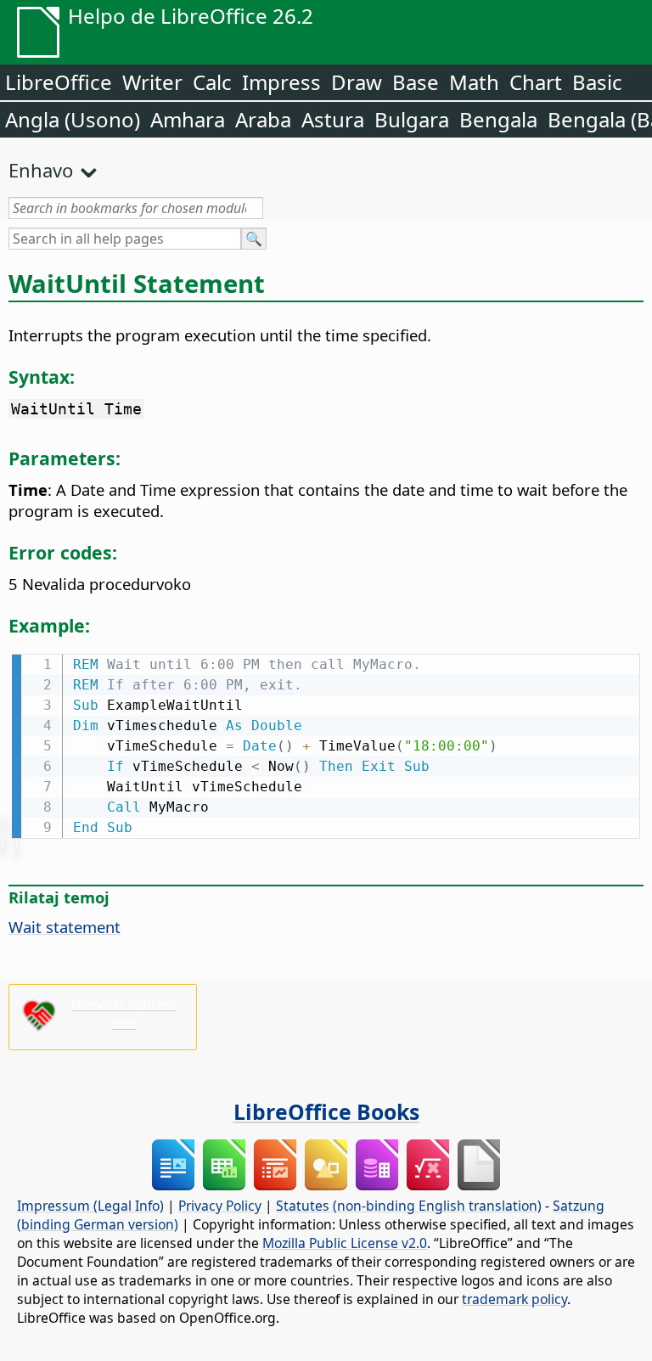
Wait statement (64, 926)
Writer (152, 82)
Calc (212, 82)
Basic (597, 82)
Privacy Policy (219, 1205)
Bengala (498, 119)
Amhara (187, 119)
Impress (281, 82)
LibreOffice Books (326, 1111)
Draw (356, 82)
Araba (263, 119)
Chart (535, 82)
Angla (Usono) (72, 119)
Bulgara (411, 119)
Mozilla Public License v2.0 (344, 1243)
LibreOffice (58, 82)
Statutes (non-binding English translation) (409, 1205)
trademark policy (514, 1299)
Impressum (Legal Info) (90, 1205)
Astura (332, 119)
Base (415, 82)
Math (474, 82)
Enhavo (40, 170)
